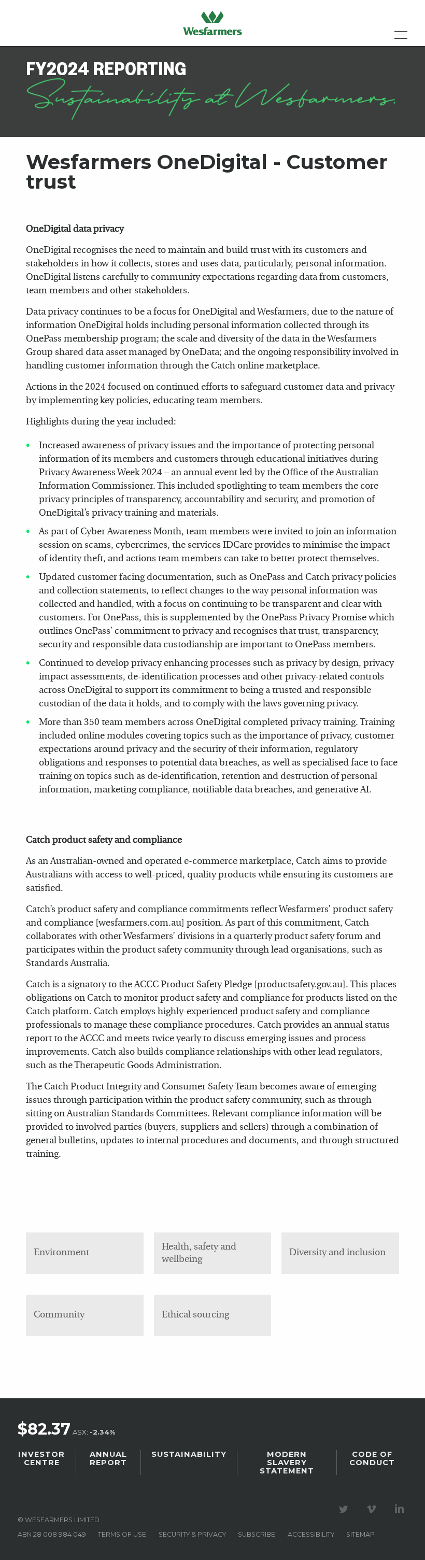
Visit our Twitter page (345, 1509)
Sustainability (188, 1454)
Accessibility (311, 1534)
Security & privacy (192, 1534)
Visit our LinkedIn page (401, 1509)
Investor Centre (41, 1458)
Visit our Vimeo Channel (373, 1509)
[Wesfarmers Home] (212, 23)
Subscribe (256, 1534)
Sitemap (360, 1534)
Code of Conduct (372, 1458)
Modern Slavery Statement (287, 1463)
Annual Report (108, 1458)
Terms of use (122, 1534)
